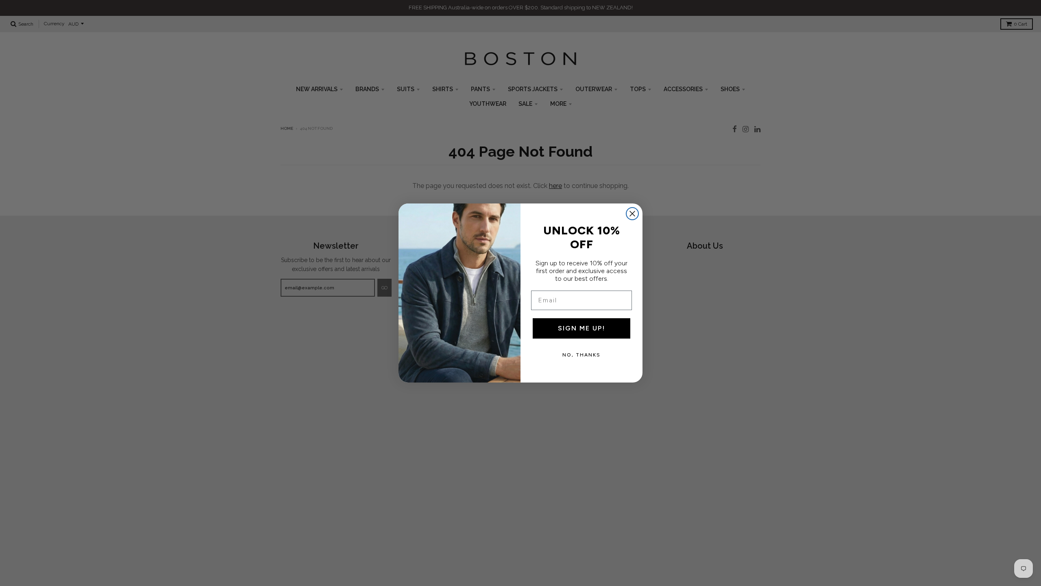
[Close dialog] (632, 214)
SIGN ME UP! (581, 328)
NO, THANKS (581, 355)
